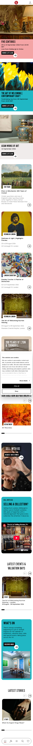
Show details (24, 380)
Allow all (16, 386)
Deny (16, 391)
